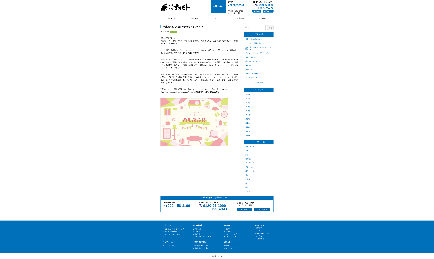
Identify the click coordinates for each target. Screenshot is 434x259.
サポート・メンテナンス (172, 234)
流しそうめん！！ (251, 77)
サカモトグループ (229, 234)
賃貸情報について (200, 248)
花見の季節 (249, 69)
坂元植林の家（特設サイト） (173, 229)
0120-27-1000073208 (265, 6)
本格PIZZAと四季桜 (252, 73)
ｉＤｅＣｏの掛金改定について (255, 43)
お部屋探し (198, 231)
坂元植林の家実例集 (171, 231)
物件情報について (200, 245)
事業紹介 (227, 231)
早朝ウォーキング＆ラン (253, 61)
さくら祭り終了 (250, 65)
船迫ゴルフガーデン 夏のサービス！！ (258, 53)
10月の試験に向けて (252, 57)
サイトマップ (260, 239)
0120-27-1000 (214, 206)
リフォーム (217, 18)
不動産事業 (239, 18)
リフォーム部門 (169, 245)
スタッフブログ (229, 248)
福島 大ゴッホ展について (253, 39)
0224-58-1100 (236, 5)
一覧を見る (259, 82)
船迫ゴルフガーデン (230, 237)
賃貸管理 (197, 234)
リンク (258, 230)
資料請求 (257, 11)
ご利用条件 (259, 236)
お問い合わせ (268, 11)
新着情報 (227, 245)
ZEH (166, 237)
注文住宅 (194, 18)
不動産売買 (198, 229)
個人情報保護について (263, 233)
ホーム (173, 18)
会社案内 (262, 18)
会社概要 (227, 229)
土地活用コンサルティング (203, 237)
